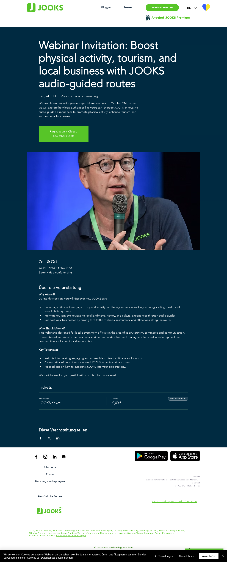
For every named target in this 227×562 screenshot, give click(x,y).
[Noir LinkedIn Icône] (54, 456)
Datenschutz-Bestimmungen (57, 557)
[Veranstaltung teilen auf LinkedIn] (58, 438)
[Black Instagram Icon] (45, 456)
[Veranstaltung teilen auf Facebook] (40, 438)
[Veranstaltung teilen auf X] (49, 438)
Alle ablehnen (186, 556)
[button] (162, 7)
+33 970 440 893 (185, 486)
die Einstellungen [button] (163, 556)
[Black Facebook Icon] (36, 456)
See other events (63, 135)
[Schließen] (223, 556)
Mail (198, 486)
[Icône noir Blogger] (64, 456)
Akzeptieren (208, 556)
